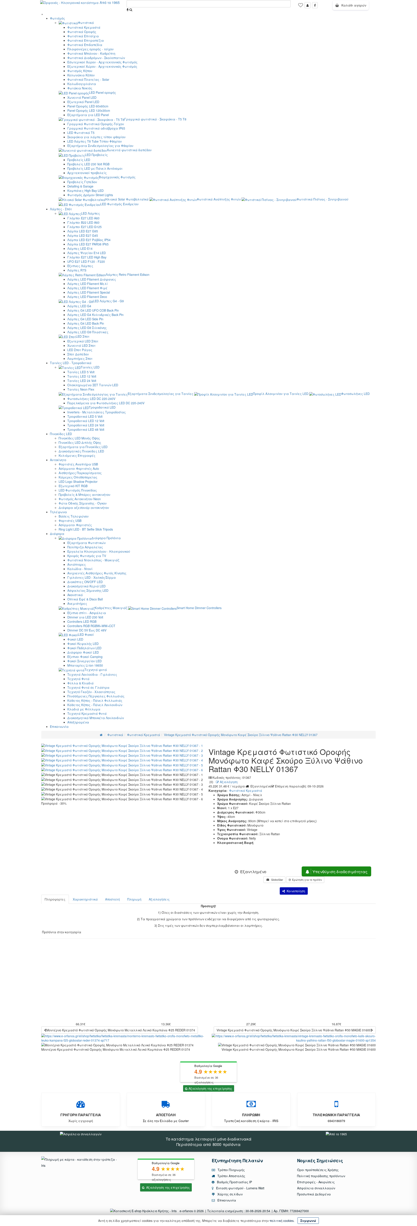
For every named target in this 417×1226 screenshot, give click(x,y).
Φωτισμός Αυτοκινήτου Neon (80, 499)
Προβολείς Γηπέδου (82, 182)
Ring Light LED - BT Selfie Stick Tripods (86, 529)
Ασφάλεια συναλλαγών (316, 1188)
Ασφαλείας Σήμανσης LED (87, 590)
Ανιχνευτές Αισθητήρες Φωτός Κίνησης (96, 573)
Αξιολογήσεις (159, 899)
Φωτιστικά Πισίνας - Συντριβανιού (322, 199)
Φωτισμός (57, 18)
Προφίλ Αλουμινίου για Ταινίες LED (280, 393)
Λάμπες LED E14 (80, 248)
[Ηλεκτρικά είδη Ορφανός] (336, 1133)
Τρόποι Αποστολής (231, 1176)
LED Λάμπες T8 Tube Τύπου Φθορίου (94, 141)
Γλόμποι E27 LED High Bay (86, 257)
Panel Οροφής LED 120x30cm (88, 110)
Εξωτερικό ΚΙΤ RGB (73, 486)
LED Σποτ (82, 336)
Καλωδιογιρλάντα (81, 84)
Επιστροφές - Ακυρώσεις (316, 1182)
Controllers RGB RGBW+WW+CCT (91, 626)
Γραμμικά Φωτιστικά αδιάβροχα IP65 (96, 128)
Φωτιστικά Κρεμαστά (83, 27)
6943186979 (336, 1121)
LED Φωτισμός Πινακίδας (78, 490)
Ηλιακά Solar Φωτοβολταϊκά (127, 199)
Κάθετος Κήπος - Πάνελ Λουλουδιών (94, 705)
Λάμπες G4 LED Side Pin (85, 319)
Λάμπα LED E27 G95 (82, 231)
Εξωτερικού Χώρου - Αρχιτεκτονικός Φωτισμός (102, 66)
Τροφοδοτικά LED (102, 407)
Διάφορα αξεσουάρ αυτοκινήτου (84, 507)
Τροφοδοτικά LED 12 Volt (85, 421)
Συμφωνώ (308, 1220)
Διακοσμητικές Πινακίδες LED (81, 451)
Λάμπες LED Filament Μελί (87, 283)
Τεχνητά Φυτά (78, 679)
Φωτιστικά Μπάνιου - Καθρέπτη (91, 53)
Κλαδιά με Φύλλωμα (83, 709)
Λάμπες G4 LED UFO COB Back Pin (93, 310)
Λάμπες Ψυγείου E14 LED (86, 253)
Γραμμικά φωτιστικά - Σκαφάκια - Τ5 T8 (155, 119)
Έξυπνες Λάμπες (80, 266)
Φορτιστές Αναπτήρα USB (78, 464)
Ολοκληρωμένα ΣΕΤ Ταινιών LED (92, 385)
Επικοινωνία (59, 726)
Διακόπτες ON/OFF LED (85, 582)
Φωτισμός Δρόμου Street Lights (90, 195)
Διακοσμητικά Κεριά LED (86, 586)
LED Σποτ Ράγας (79, 350)
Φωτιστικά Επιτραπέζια (85, 40)
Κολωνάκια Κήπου (81, 75)
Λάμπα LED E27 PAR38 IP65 (88, 244)
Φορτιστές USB (70, 520)
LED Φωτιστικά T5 (80, 132)
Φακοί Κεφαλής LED (83, 643)
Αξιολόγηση (228, 782)
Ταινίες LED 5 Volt (80, 372)
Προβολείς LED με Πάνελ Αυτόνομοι (94, 168)
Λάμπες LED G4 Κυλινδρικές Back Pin (95, 314)
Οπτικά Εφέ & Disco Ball (85, 599)
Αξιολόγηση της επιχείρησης (210, 1088)
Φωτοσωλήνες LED (355, 393)
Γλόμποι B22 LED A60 (83, 222)
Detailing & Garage (80, 186)
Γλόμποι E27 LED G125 (84, 227)
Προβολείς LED (78, 160)
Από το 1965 (110, 2)
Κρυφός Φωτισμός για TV (86, 556)
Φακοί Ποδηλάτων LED (84, 648)
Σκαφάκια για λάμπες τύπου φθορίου (96, 137)
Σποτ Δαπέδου (78, 354)
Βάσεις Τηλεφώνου (74, 516)
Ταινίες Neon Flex (80, 389)
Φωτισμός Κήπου (79, 71)
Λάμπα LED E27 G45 (82, 235)
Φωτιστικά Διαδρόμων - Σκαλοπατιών (96, 58)
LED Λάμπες (90, 213)
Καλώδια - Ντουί (80, 569)
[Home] (101, 735)
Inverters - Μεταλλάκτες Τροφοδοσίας (96, 412)
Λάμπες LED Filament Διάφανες (91, 279)
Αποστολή (112, 899)
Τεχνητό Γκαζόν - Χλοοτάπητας (91, 692)
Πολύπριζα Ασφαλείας (85, 547)
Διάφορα (57, 533)
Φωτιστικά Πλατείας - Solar (88, 79)
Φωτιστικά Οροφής (81, 32)
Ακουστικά (75, 595)
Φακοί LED (75, 639)
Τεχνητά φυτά (95, 669)
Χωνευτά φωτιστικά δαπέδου (129, 150)
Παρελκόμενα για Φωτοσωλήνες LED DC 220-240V (105, 403)
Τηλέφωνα (58, 512)
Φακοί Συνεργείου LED (84, 661)
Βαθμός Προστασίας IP (234, 1182)
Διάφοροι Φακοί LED (83, 652)
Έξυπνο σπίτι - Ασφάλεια (86, 613)
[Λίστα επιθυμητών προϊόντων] (300, 6)
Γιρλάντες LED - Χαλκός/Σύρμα (91, 577)
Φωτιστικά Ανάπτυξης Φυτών (219, 199)
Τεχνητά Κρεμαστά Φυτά (87, 713)
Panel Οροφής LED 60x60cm (87, 106)
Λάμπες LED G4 (79, 306)
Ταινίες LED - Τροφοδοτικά (70, 363)
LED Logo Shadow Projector (78, 481)
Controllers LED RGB (81, 621)
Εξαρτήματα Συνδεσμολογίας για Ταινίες (160, 393)
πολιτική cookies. (282, 1220)
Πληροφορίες (55, 899)
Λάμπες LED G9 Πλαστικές (87, 332)
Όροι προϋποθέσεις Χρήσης (318, 1170)
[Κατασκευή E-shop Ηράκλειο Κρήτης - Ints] (144, 1211)
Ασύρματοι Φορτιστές (75, 525)
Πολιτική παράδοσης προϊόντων (321, 1176)
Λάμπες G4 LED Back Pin (85, 323)
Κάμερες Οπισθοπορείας (78, 477)
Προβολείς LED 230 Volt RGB (88, 164)
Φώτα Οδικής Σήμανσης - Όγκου (83, 503)
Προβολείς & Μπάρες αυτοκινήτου (84, 494)
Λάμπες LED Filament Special (88, 292)
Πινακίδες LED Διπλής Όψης (80, 442)
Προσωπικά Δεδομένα (314, 1194)
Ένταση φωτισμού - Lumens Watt (240, 1188)
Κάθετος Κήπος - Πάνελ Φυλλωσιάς (94, 700)
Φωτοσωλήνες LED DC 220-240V (91, 398)
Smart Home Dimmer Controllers (199, 608)
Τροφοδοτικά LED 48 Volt (85, 429)
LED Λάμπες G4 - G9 (108, 301)
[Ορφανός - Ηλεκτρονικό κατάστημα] (68, 2)
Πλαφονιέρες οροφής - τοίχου (90, 49)
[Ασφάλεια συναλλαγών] (80, 1133)
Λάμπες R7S (76, 270)
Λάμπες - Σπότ (61, 209)
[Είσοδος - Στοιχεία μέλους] (307, 5)
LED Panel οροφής (102, 92)
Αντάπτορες (76, 564)
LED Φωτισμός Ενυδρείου (119, 204)
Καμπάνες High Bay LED (85, 190)
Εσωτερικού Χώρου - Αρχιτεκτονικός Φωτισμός (102, 62)
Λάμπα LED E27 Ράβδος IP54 (89, 240)
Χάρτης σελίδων (230, 1194)
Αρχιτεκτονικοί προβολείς (87, 173)
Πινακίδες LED (61, 434)
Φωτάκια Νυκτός (79, 88)
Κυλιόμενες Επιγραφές (77, 455)
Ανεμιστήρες (77, 603)
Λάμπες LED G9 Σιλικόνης (87, 327)
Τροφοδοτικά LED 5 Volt (85, 416)
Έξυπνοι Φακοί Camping (85, 656)
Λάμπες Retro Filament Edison (127, 274)
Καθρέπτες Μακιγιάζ (111, 608)
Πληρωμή (134, 899)
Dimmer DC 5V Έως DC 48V (86, 630)
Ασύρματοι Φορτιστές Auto (79, 468)
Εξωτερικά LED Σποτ (82, 341)
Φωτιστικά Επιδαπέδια (84, 45)
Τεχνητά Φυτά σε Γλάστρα (88, 687)
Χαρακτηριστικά (85, 899)
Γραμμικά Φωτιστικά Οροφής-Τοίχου (95, 124)
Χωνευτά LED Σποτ (81, 345)
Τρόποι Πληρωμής (231, 1170)
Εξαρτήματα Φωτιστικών (86, 543)
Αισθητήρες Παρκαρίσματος (80, 473)
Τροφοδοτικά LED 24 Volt (85, 425)
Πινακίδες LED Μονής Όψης (79, 438)
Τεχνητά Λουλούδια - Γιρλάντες (92, 674)
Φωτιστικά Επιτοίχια (83, 36)
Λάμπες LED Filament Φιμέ (87, 288)
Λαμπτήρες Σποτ (80, 358)
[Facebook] (315, 5)
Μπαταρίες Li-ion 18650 (85, 665)
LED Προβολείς (96, 155)
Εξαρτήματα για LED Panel (88, 115)
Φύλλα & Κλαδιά (80, 683)
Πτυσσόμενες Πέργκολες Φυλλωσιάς (95, 696)
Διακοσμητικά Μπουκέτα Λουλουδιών (95, 718)
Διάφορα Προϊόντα (106, 538)
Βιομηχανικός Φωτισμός (117, 177)
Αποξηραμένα (78, 722)
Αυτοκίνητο (58, 460)
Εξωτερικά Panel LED (83, 102)
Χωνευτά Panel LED (81, 97)
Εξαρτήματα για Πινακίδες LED (83, 447)
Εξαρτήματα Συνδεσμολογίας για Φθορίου (100, 145)
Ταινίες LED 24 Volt (81, 380)
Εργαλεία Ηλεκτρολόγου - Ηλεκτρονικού (98, 551)
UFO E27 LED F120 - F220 (86, 261)
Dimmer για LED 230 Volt (85, 617)
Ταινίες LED (90, 367)
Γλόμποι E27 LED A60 (83, 218)
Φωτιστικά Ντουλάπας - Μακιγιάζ (93, 560)
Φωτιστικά (86, 22)
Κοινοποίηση (295, 891)
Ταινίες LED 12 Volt (81, 376)
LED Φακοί (86, 634)
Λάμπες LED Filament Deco (87, 296)
